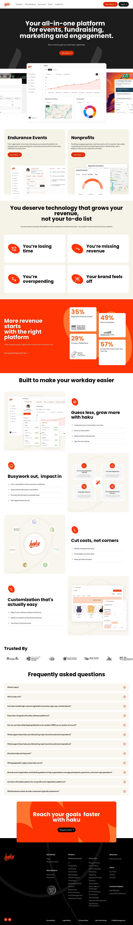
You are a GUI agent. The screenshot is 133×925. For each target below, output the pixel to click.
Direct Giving (93, 866)
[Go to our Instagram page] (5, 919)
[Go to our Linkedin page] (9, 919)
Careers (112, 875)
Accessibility (51, 920)
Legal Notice (67, 920)
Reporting (92, 875)
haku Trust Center (101, 920)
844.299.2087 (114, 890)
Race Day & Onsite (75, 898)
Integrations (72, 866)
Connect (112, 877)
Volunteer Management (97, 900)
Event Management (75, 895)
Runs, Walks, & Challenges (94, 887)
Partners (71, 886)
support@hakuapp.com (117, 893)
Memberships (94, 898)
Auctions (92, 880)
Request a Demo (52, 862)
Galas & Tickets (94, 863)
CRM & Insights (74, 878)
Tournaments (93, 884)
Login (49, 859)
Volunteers (72, 880)
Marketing (72, 869)
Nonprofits (50, 877)
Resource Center (115, 859)
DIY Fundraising (94, 892)
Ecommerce (72, 872)
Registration (72, 889)
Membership (73, 875)
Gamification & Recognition (94, 905)
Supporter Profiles (95, 878)
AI (69, 863)
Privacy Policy (83, 920)
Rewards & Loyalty (74, 884)
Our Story (112, 872)
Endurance (51, 875)
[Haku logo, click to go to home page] (7, 4)
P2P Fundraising (95, 869)
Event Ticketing (74, 892)
